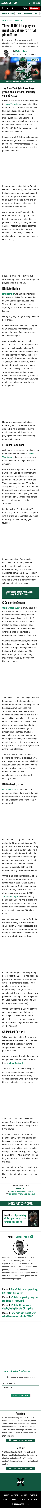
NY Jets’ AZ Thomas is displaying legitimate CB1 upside (17, 1306)
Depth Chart (28, 13)
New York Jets (13, 104)
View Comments (20, 1395)
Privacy (6, 1499)
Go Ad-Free (35, 8)
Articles (10, 20)
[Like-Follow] (13, 8)
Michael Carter (9, 789)
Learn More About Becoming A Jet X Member (19, 593)
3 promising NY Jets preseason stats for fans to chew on (15, 1218)
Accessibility (33, 1499)
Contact (14, 1495)
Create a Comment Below (21, 1191)
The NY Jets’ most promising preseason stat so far (19, 1290)
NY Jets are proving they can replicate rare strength (20, 1298)
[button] (4, 8)
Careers (24, 1495)
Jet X (4, 20)
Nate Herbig (8, 294)
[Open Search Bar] (30, 3)
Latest (19, 13)
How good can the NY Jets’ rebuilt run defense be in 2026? (19, 1314)
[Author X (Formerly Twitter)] (31, 1236)
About (6, 1495)
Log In (26, 8)
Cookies (22, 1499)
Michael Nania (21, 51)
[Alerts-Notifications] (8, 8)
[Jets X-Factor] (10, 3)
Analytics (18, 20)
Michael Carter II (15, 1063)
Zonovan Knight (10, 896)
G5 (36, 13)
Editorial (33, 1495)
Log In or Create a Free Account (16, 1371)
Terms (13, 1499)
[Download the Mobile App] (3, 8)
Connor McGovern (11, 608)
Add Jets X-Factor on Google (21, 1194)
